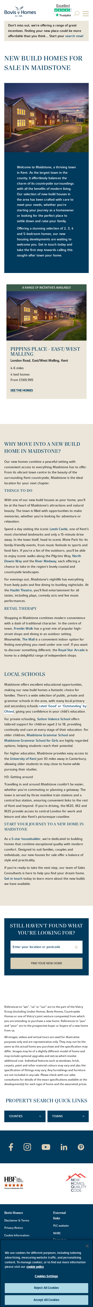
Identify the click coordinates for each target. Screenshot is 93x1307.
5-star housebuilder (26, 839)
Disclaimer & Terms (16, 1220)
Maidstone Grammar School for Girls (31, 741)
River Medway (45, 561)
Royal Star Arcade (71, 650)
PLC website (61, 1225)
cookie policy (35, 1267)
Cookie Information (16, 1235)
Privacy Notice (13, 1227)
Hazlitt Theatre (21, 590)
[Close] (87, 1246)
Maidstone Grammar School (47, 735)
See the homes (21, 391)
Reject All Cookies (46, 1288)
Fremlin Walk (23, 629)
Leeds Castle (58, 529)
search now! (74, 36)
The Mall (28, 639)
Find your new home (46, 963)
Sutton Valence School (53, 719)
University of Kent (23, 759)
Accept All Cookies (46, 1300)
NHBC (57, 1233)
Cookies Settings (46, 1276)
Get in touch (13, 879)
